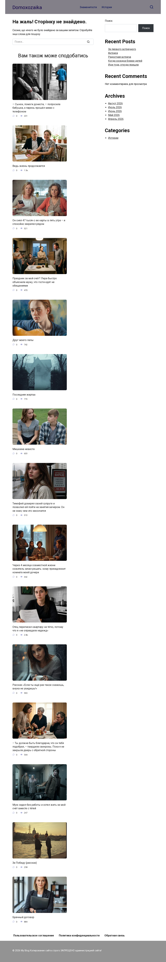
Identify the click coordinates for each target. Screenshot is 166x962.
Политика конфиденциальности (79, 935)
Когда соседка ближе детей (125, 60)
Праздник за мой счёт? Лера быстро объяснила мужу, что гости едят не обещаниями (34, 282)
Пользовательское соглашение (33, 935)
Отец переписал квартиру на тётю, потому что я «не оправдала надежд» (37, 628)
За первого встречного (122, 49)
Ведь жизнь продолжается (28, 165)
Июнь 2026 (115, 111)
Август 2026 (115, 103)
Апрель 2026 (116, 119)
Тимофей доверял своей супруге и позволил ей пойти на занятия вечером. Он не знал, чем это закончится (38, 507)
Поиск (109, 20)
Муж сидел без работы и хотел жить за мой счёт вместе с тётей (38, 806)
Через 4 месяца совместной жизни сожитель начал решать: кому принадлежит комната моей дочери (39, 569)
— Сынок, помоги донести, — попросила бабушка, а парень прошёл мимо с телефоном (36, 108)
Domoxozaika (27, 7)
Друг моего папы (23, 340)
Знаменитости (88, 7)
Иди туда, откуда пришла (123, 64)
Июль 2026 (115, 107)
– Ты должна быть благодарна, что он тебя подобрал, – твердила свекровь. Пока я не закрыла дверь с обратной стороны (38, 746)
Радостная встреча (119, 56)
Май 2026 (114, 115)
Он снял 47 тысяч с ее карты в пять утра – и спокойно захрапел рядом (38, 222)
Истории (107, 7)
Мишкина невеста (23, 448)
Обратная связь (114, 935)
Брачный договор (23, 917)
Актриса (113, 53)
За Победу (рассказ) (24, 862)
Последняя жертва (23, 394)
